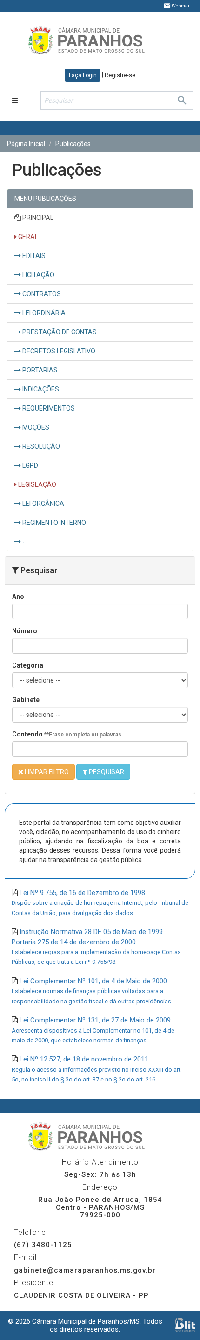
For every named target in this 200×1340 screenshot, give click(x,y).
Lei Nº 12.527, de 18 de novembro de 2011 (97, 1069)
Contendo (66, 734)
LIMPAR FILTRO (46, 772)
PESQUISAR (105, 772)
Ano (18, 596)
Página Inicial (26, 143)
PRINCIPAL (37, 217)
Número (24, 631)
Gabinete (26, 699)
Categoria (27, 665)
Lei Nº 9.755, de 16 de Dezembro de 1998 (100, 902)
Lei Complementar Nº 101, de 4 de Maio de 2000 (93, 991)
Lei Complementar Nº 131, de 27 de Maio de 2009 (93, 1030)
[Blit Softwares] (185, 1325)
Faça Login (83, 75)
